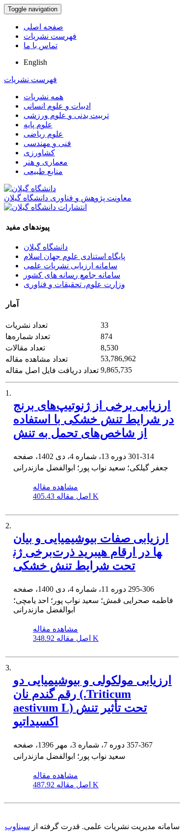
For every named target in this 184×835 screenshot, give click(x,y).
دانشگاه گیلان (46, 247)
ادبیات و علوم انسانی (57, 106)
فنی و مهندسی (47, 143)
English (35, 62)
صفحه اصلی (43, 27)
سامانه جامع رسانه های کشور (72, 275)
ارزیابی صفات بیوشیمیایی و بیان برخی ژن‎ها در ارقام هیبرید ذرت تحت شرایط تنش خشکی (91, 552)
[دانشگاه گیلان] (30, 188)
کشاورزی (39, 152)
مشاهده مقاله (55, 487)
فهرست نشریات (50, 36)
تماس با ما (40, 45)
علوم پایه (38, 124)
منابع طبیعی (43, 171)
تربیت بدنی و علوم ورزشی (66, 115)
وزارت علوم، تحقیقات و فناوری (74, 284)
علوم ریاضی (43, 134)
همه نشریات (43, 96)
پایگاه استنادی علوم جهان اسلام (74, 256)
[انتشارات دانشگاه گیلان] (45, 207)
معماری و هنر (46, 162)
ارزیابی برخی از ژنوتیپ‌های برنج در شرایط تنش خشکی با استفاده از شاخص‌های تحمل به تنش (93, 419)
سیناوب (17, 826)
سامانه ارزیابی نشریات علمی (70, 265)
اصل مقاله (66, 496)
